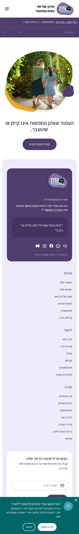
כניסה (29, 527)
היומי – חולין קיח (66, 22)
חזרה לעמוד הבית (39, 144)
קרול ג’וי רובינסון (53, 210)
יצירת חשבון (47, 527)
